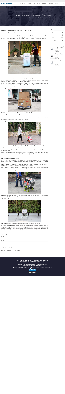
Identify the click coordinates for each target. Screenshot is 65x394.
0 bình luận (7, 32)
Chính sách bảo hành (17, 267)
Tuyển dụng (57, 40)
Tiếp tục (46, 252)
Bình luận (3, 240)
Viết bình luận (12, 32)
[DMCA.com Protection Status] (32, 272)
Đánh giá (3, 250)
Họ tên (2, 236)
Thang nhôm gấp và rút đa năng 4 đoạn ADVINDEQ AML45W (59, 61)
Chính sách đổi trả (48, 267)
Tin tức (57, 37)
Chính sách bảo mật (25, 267)
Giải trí (57, 32)
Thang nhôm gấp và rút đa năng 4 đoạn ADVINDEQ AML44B (59, 54)
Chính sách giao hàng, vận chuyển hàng (37, 267)
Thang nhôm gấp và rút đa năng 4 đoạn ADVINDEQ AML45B (59, 47)
